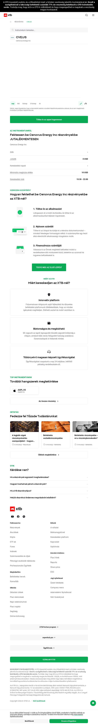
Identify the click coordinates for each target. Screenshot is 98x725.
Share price (55, 567)
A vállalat (54, 527)
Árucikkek (14, 532)
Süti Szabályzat (57, 597)
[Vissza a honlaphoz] (10, 22)
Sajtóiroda (54, 546)
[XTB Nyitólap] (7, 15)
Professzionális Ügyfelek (20, 565)
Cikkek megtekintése (47, 454)
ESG (52, 572)
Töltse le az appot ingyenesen (49, 119)
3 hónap (33, 103)
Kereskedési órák (17, 179)
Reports (53, 562)
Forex (12, 546)
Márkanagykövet (57, 532)
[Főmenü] (93, 15)
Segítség (13, 611)
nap (12, 103)
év (40, 103)
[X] (24, 516)
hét (18, 103)
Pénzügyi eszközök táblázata (22, 561)
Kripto (12, 537)
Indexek (13, 551)
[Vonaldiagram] (80, 103)
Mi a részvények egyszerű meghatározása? (29, 477)
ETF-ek (13, 542)
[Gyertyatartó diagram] (85, 103)
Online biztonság (17, 616)
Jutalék (13, 159)
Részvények (19, 22)
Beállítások (29, 721)
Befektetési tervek (17, 576)
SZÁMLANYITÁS (49, 659)
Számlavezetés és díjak (20, 556)
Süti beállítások (39, 701)
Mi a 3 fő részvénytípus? (20, 491)
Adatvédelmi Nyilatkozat (60, 592)
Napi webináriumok (18, 601)
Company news (57, 587)
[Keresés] (86, 15)
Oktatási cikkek (16, 592)
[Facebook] (18, 516)
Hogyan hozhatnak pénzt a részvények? (28, 484)
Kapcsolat (54, 542)
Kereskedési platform (59, 537)
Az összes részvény (47, 401)
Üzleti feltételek (57, 582)
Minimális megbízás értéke (21, 172)
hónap (24, 103)
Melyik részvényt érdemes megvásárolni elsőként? (33, 497)
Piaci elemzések (17, 597)
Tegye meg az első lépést (49, 267)
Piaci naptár (15, 606)
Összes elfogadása (68, 721)
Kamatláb (14, 581)
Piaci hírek (54, 557)
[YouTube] (12, 516)
